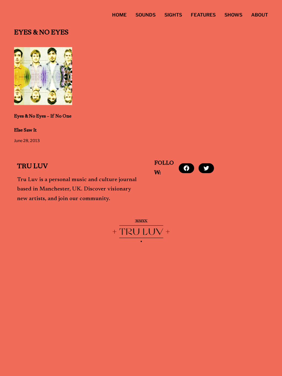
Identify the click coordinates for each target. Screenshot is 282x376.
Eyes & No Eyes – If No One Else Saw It (42, 123)
